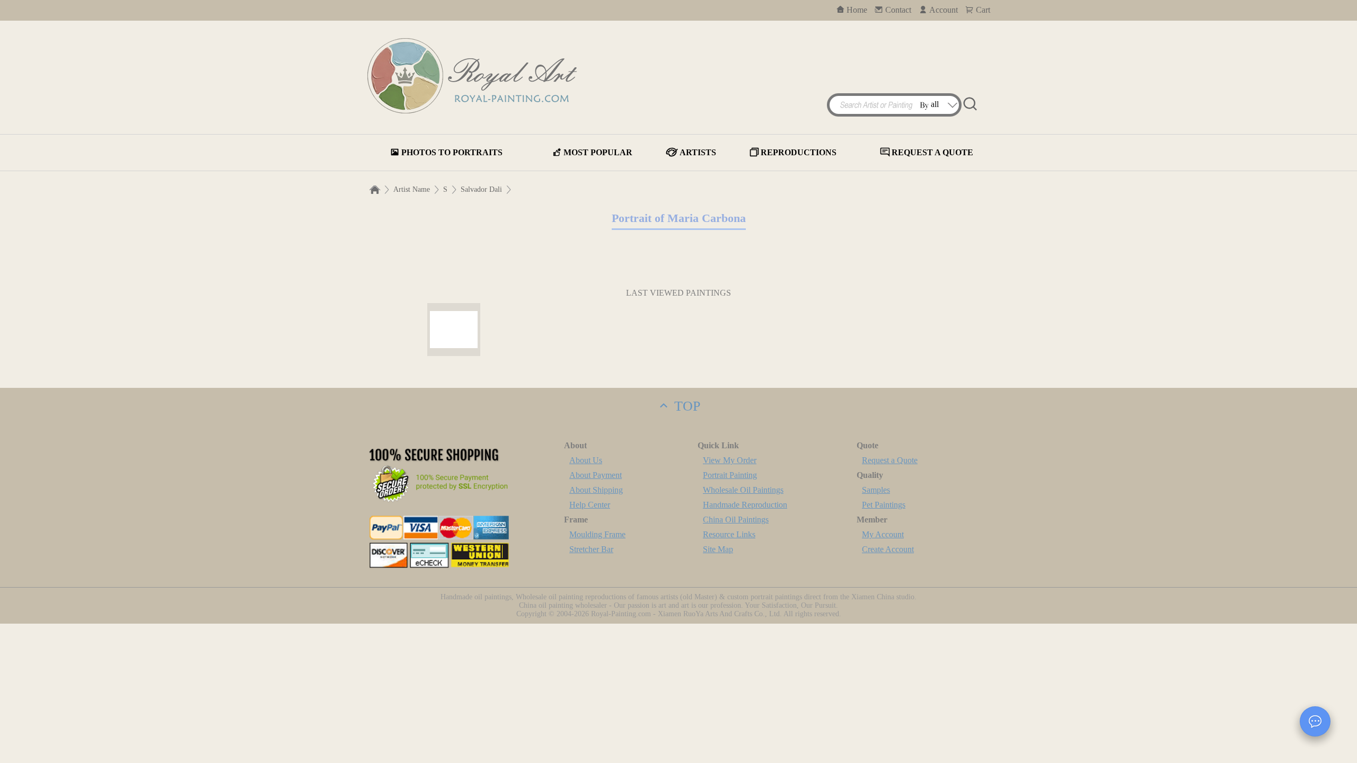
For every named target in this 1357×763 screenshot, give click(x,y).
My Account (883, 534)
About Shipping (596, 489)
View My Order (729, 460)
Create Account (888, 549)
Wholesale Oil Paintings (743, 489)
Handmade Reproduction (745, 504)
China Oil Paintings (736, 519)
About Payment (595, 475)
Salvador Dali (481, 189)
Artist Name (411, 189)
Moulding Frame (597, 534)
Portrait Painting (730, 475)
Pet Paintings (883, 504)
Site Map (718, 549)
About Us (585, 460)
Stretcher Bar (591, 549)
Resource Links (729, 534)
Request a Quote (890, 460)
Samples (876, 489)
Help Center (589, 504)
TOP (685, 406)
